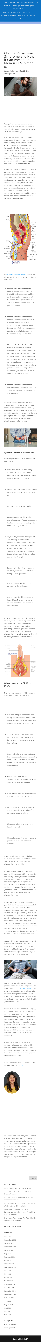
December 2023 (10, 1247)
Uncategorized (9, 74)
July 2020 (7, 1271)
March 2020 (8, 1281)
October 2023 (9, 1250)
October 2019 (9, 1298)
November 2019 (10, 1294)
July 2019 (7, 1308)
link (21, 1065)
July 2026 (7, 1237)
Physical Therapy (10, 1324)
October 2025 (9, 1243)
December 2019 (10, 1291)
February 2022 (9, 1257)
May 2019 (7, 1315)
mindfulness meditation (22, 988)
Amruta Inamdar (12, 71)
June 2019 (7, 1311)
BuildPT (25, 1339)
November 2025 (10, 1240)
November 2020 (10, 1267)
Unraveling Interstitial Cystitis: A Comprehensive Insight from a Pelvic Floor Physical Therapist (19, 1212)
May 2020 (7, 1274)
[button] (37, 2)
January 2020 (9, 1288)
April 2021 (8, 1260)
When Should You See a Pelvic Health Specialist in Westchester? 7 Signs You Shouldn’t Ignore (18, 1191)
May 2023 (7, 1254)
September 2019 (10, 1301)
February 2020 (9, 1284)
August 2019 (8, 1305)
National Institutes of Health (17, 275)
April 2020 (8, 1277)
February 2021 (9, 1264)
